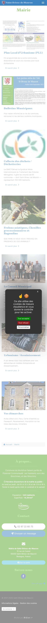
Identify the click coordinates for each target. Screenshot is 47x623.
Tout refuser (23, 323)
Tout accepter (23, 318)
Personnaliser (23, 327)
